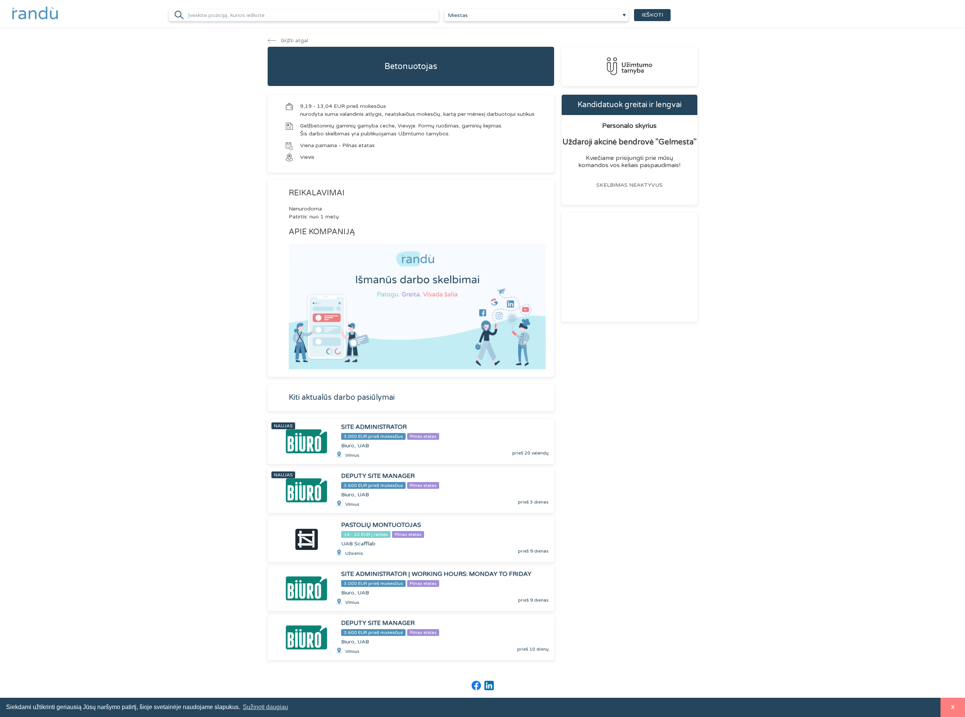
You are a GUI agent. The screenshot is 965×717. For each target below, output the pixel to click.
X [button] (952, 707)
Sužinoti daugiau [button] (265, 707)
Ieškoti (652, 15)
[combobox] (536, 15)
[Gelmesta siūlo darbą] (629, 66)
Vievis (307, 157)
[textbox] (536, 15)
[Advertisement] (629, 267)
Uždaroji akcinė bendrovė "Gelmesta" (629, 142)
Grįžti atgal (293, 40)
